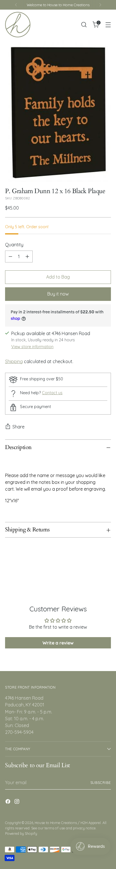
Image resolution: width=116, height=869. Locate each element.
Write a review (58, 643)
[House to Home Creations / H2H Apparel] (17, 24)
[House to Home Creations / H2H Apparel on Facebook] (8, 802)
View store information (32, 346)
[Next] (100, 5)
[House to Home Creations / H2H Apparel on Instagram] (17, 802)
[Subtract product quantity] (10, 256)
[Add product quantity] (27, 256)
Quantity (14, 244)
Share (18, 427)
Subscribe (100, 782)
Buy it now (58, 294)
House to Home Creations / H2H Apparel (68, 822)
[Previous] (16, 5)
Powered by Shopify (21, 833)
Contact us (52, 392)
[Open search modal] (84, 25)
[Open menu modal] (108, 25)
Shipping (14, 361)
